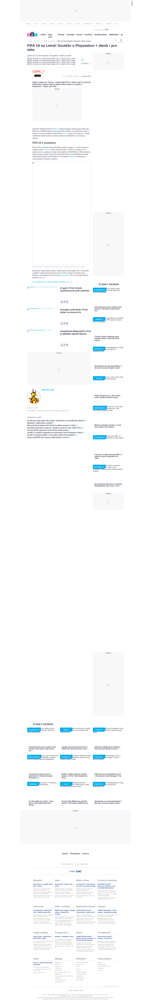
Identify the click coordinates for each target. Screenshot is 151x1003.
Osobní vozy (58, 966)
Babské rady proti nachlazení (85, 938)
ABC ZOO (50, 36)
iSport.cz (52, 23)
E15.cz (36, 23)
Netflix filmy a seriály (39, 938)
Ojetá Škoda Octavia (60, 980)
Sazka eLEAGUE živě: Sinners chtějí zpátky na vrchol (48, 437)
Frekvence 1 (101, 968)
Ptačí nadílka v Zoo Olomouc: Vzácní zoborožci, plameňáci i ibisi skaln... (107, 948)
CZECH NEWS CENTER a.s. (63, 994)
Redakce (76, 990)
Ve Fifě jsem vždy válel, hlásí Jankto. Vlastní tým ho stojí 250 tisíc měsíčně (55, 421)
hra (28, 410)
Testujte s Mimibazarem (82, 962)
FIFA (52, 410)
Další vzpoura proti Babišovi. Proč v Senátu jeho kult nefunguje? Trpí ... (42, 889)
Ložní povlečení (80, 978)
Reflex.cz (70, 23)
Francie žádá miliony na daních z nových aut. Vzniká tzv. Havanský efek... (42, 919)
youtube (33, 410)
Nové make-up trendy (89, 886)
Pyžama (78, 970)
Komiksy (88, 35)
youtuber (40, 410)
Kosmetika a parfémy (81, 972)
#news (72, 936)
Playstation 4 (65, 275)
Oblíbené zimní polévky (105, 910)
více (116, 23)
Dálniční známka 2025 (44, 912)
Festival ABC (108, 938)
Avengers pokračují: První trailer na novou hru (74, 311)
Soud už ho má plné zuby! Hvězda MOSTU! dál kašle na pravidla (84, 893)
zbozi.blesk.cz (58, 970)
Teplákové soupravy (81, 974)
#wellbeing (65, 936)
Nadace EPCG (90, 912)
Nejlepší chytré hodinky (62, 910)
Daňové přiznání (81, 910)
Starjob (99, 962)
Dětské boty (79, 976)
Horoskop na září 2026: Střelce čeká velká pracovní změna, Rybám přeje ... (107, 891)
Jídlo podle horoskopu (110, 912)
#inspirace (58, 936)
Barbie (78, 966)
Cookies (111, 997)
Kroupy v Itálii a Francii (39, 972)
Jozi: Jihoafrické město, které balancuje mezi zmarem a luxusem (43, 941)
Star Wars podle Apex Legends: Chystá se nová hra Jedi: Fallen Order (54, 428)
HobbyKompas (58, 974)
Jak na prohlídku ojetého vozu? (63, 972)
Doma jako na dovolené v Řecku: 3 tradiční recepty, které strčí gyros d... (107, 922)
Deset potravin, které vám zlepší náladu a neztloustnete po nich (84, 947)
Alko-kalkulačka (38, 910)
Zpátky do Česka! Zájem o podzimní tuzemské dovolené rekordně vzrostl (42, 945)
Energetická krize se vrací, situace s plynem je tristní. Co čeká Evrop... (85, 919)
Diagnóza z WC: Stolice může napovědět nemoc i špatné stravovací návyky (85, 943)
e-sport (46, 410)
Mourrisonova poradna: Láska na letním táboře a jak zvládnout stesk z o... (107, 941)
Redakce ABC (87, 76)
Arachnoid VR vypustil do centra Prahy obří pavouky (47, 430)
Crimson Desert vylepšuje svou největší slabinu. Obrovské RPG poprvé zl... (106, 945)
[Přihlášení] (121, 40)
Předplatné (75, 853)
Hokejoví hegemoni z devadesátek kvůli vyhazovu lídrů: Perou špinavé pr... (64, 889)
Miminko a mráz (110, 886)
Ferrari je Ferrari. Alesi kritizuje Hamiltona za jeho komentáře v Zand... (43, 922)
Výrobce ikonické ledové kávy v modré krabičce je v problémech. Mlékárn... (86, 922)
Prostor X (36, 962)
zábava (57, 410)
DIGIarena (109, 23)
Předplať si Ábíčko (99, 30)
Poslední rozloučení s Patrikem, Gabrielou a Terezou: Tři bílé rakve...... (64, 893)
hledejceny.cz (58, 962)
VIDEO (43, 35)
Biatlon (67, 884)
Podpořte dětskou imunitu (84, 936)
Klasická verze (68, 864)
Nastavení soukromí (48, 999)
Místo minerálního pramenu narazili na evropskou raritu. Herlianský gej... (42, 948)
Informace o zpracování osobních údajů (98, 997)
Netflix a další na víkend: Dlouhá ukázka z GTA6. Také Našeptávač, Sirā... (64, 924)
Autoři (65, 853)
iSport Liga (64, 410)
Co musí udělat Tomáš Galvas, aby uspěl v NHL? (42, 970)
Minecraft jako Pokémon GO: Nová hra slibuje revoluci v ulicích (51, 425)
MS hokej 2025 (59, 884)
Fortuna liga (36, 964)
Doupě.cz (61, 23)
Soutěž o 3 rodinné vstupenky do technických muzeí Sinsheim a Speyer (55, 432)
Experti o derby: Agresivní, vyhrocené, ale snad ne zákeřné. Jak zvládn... (64, 896)
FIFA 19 (56, 129)
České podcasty (102, 964)
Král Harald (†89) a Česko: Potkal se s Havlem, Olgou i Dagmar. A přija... (43, 896)
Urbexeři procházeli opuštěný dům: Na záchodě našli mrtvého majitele (43, 893)
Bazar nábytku (80, 980)
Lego (77, 968)
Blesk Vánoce (37, 884)
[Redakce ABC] (34, 403)
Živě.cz (78, 23)
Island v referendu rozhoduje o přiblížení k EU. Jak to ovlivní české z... (86, 915)
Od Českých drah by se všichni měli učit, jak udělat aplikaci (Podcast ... (64, 921)
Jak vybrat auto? (59, 982)
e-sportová (47, 150)
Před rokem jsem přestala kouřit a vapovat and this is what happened (63, 943)
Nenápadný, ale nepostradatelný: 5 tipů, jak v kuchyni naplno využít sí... (108, 915)
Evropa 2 (100, 970)
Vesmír (79, 35)
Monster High (79, 964)
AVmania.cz (99, 23)
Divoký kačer (47, 936)
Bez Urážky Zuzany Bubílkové (41, 967)
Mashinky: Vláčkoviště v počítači (40, 423)
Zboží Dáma (58, 968)
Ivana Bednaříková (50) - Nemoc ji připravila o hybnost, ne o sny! (106, 898)
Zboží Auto (57, 978)
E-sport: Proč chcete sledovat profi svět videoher (74, 289)
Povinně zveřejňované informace (100, 999)
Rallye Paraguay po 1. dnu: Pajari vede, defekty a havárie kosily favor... (43, 915)
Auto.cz (44, 23)
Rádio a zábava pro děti (104, 966)
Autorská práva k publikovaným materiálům (49, 997)
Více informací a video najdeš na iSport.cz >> (52, 282)
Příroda (61, 35)
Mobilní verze (84, 864)
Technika (70, 35)
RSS (81, 990)
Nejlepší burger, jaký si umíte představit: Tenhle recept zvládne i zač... (106, 919)
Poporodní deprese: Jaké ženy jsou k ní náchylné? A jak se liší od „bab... (85, 950)
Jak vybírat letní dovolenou (106, 888)
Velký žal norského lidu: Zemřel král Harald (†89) (85, 896)
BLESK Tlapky (37, 936)
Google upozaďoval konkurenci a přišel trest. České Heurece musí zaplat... (64, 917)
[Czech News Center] (79, 871)
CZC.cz (65, 133)
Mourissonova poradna (105, 936)
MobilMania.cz (88, 23)
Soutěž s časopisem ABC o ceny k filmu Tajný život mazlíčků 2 (51, 435)
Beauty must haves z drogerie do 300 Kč (64, 946)
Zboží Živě (57, 964)
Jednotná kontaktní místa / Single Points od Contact (78, 999)
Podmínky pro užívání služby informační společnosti (74, 997)
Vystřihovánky (100, 35)
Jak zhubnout (80, 884)
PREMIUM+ (114, 35)
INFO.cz (40, 886)
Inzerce (85, 853)
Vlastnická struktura (59, 999)
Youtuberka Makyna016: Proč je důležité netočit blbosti (75, 332)
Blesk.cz (28, 23)
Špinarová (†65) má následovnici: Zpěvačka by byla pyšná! (84, 889)
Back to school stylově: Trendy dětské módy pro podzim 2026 (107, 894)
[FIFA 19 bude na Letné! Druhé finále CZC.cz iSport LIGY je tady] (61, 264)
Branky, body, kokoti (46, 962)
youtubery (71, 156)
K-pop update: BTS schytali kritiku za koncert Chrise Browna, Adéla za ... (64, 940)
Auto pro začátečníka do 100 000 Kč (64, 976)
